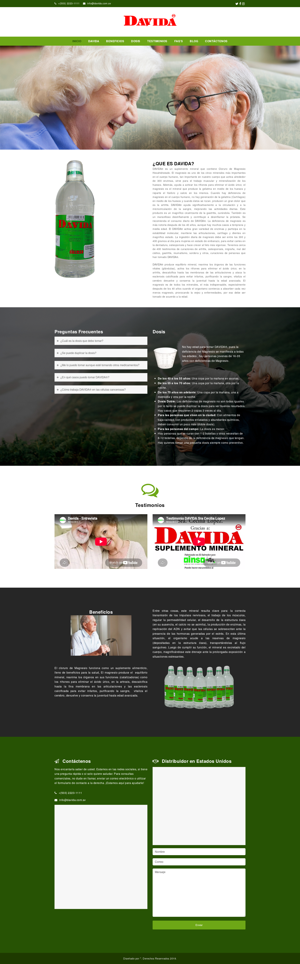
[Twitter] (237, 3)
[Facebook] (240, 3)
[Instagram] (243, 3)
